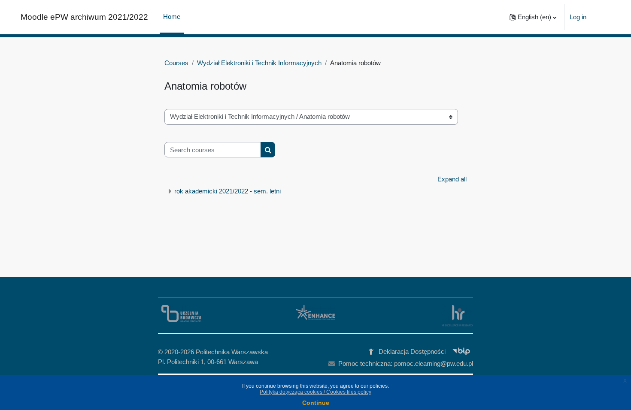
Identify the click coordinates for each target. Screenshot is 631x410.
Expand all (452, 179)
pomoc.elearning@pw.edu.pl (433, 363)
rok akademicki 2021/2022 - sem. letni (227, 191)
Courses (176, 62)
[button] (533, 17)
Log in (578, 17)
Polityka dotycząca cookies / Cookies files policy (315, 392)
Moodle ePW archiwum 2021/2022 (84, 16)
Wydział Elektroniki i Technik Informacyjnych (259, 62)
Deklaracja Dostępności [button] (412, 351)
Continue (315, 402)
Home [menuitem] (171, 16)
